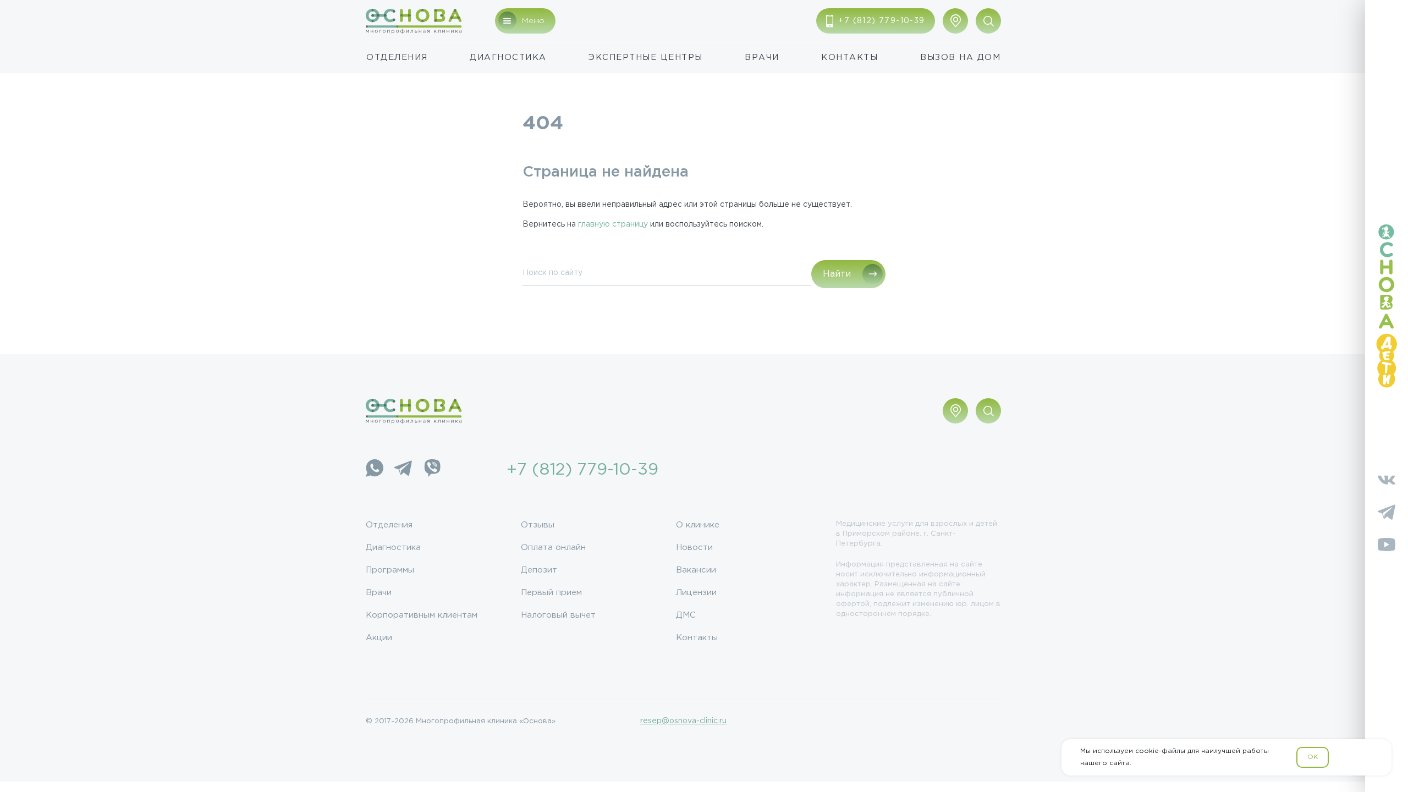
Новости (694, 547)
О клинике (697, 525)
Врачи (762, 57)
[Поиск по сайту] (988, 21)
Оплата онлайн (553, 547)
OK (1312, 757)
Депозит (539, 570)
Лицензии (696, 592)
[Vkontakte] (1386, 481)
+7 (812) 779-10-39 (582, 470)
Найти (837, 274)
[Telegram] (403, 470)
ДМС (686, 615)
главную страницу (613, 224)
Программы (390, 570)
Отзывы (537, 525)
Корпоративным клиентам (421, 615)
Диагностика (508, 57)
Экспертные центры (645, 57)
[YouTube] (1386, 546)
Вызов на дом (960, 57)
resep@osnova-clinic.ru (683, 721)
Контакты (849, 57)
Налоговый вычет (558, 615)
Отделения (397, 57)
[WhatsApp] (374, 470)
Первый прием (551, 592)
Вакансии (696, 570)
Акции (379, 637)
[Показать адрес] (955, 21)
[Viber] (432, 470)
